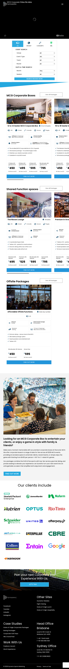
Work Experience (9, 649)
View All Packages (51, 94)
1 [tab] (25, 121)
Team (19, 60)
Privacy (39, 666)
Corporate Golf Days (10, 634)
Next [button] (48, 111)
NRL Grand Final (8, 637)
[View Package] (29, 111)
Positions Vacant (9, 646)
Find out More (29, 176)
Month (19, 71)
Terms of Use (47, 666)
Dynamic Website (43, 601)
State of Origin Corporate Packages (16, 627)
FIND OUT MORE (12, 473)
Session (19, 74)
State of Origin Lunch (44, 607)
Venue (19, 53)
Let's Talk (33, 584)
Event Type (21, 57)
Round (19, 64)
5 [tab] (32, 121)
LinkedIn (6, 612)
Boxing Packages (9, 630)
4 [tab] (30, 121)
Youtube (6, 609)
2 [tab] (27, 121)
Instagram (7, 615)
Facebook (7, 606)
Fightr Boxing (41, 604)
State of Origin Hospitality (46, 610)
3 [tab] (28, 121)
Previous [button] (10, 111)
